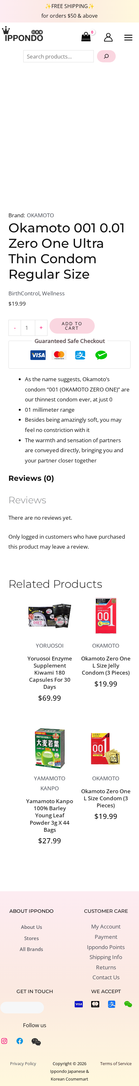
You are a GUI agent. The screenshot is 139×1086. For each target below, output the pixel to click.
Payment (106, 936)
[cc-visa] (78, 1004)
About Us (31, 927)
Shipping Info (106, 957)
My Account (106, 926)
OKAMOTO (40, 215)
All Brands (31, 949)
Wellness (53, 293)
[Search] (106, 56)
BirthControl (23, 293)
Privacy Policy (23, 1063)
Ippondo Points (106, 947)
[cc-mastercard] (95, 1004)
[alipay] (111, 1004)
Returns (106, 967)
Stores (31, 938)
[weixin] (36, 1042)
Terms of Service (116, 1063)
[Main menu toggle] (129, 38)
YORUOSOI (50, 645)
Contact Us (106, 977)
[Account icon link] (108, 37)
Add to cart (72, 325)
